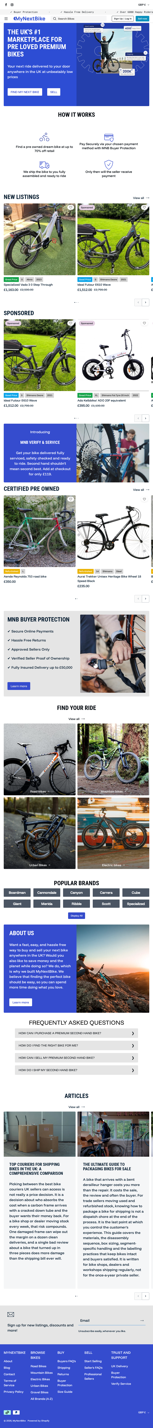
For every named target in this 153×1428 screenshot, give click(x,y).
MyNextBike (19, 1420)
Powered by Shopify (38, 1420)
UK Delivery (119, 1366)
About (8, 1361)
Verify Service (121, 1383)
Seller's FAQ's (93, 1367)
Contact (9, 1374)
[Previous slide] (138, 302)
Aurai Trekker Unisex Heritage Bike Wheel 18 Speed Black (109, 579)
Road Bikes (38, 1366)
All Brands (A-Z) (42, 1399)
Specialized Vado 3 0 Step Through (28, 284)
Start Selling (93, 1361)
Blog (7, 1367)
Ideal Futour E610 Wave (94, 284)
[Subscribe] (142, 1320)
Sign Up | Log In (123, 18)
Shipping (63, 1367)
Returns (63, 1374)
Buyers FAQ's (66, 1361)
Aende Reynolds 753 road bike (25, 576)
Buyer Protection (64, 1383)
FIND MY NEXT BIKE (25, 92)
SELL (53, 92)
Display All (76, 915)
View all (138, 198)
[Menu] (6, 18)
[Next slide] (145, 302)
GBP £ (142, 4)
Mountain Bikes (42, 1372)
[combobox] (79, 19)
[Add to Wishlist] (70, 207)
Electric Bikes (40, 1379)
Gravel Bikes (39, 1392)
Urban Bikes (39, 1386)
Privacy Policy (14, 1392)
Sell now (142, 18)
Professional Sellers (93, 1376)
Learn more (19, 686)
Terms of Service (10, 1383)
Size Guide (64, 1392)
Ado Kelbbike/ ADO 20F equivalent (101, 400)
